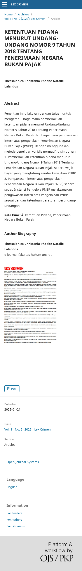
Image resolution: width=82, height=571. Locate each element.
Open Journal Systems (23, 462)
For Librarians (15, 526)
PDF (13, 389)
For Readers (14, 513)
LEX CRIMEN (19, 4)
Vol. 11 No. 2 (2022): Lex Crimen (24, 19)
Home (8, 14)
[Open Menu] (4, 4)
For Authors (14, 519)
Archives (23, 14)
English (12, 487)
